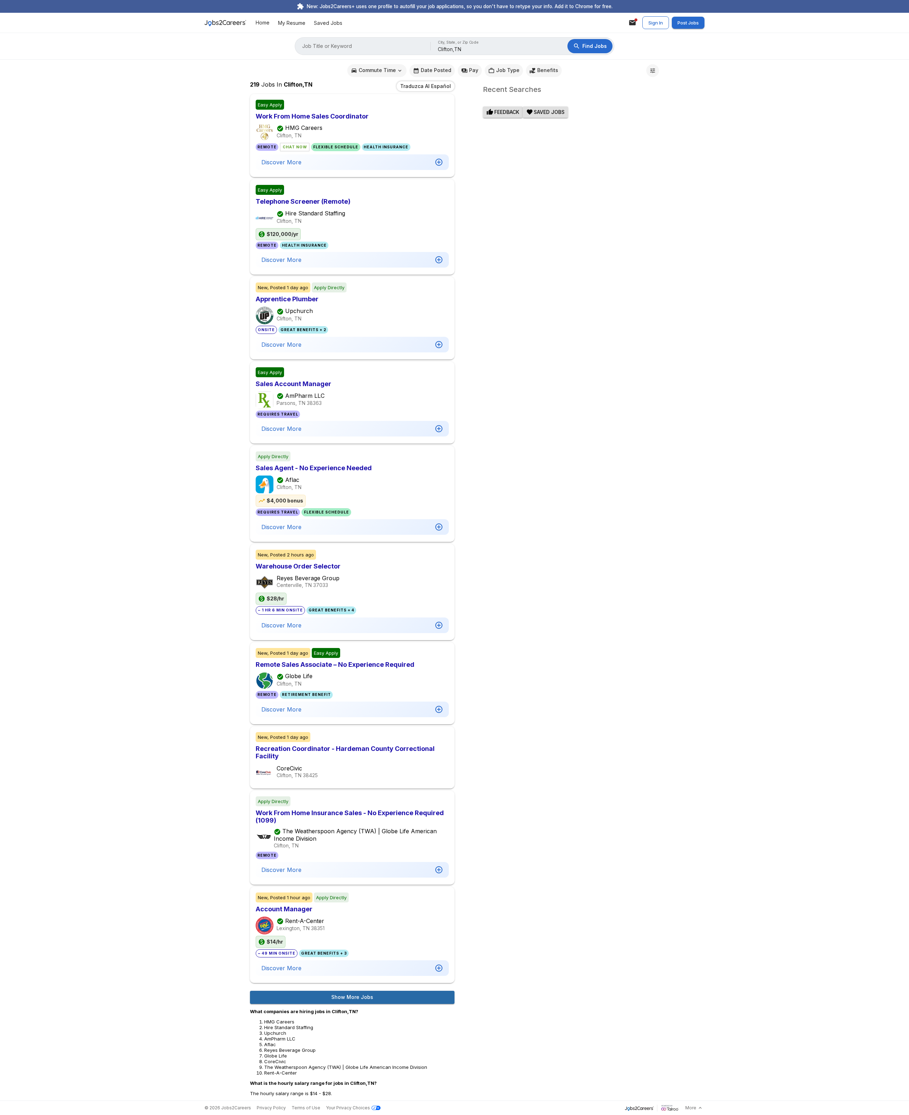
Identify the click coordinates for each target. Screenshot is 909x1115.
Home (263, 23)
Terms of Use (306, 1107)
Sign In (655, 23)
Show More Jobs (352, 997)
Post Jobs (688, 23)
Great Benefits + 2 (303, 330)
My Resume (291, 23)
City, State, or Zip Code (458, 42)
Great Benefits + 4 (331, 610)
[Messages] (632, 23)
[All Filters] (652, 70)
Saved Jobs (328, 23)
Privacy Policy (271, 1107)
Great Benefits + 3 (324, 953)
